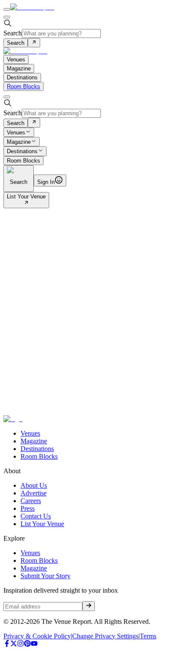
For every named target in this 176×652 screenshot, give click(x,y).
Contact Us (36, 516)
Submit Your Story (45, 575)
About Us (34, 485)
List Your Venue (26, 196)
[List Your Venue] (26, 203)
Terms (148, 636)
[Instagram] (20, 644)
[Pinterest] (27, 644)
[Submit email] (88, 606)
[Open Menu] (6, 9)
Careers (31, 500)
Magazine (19, 142)
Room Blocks (23, 86)
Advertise (34, 493)
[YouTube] (34, 644)
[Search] (34, 42)
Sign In (46, 182)
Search (12, 33)
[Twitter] (13, 644)
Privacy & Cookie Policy (37, 636)
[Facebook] (6, 644)
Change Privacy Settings (105, 636)
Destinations (22, 151)
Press (28, 508)
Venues (16, 132)
